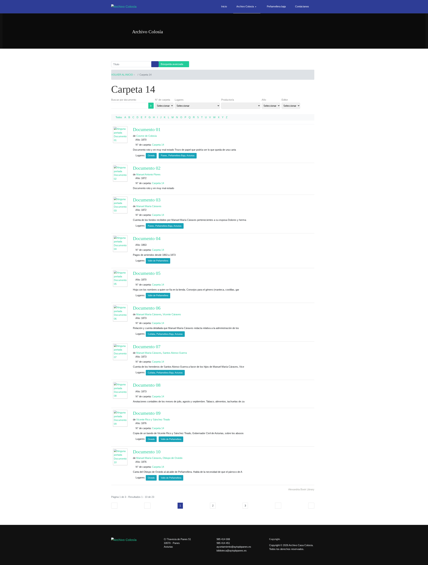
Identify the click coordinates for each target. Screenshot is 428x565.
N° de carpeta (162, 99)
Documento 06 (146, 308)
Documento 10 (146, 451)
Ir (151, 105)
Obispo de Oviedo (172, 458)
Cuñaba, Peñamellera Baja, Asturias (165, 334)
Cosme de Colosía (146, 135)
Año (264, 99)
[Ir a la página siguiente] (278, 506)
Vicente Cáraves (172, 314)
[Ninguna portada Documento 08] (120, 390)
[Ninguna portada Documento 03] (120, 205)
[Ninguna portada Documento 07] (120, 351)
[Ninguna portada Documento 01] (120, 134)
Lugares (179, 99)
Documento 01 (146, 129)
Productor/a (227, 99)
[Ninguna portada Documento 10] (120, 457)
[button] (247, 6)
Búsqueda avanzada (172, 64)
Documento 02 (146, 168)
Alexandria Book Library (301, 489)
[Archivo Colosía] (124, 6)
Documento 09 (146, 413)
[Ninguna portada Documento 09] (120, 418)
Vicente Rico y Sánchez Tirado (153, 419)
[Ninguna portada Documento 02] (120, 173)
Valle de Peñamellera (158, 260)
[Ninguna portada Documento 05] (120, 278)
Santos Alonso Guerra (175, 352)
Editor (285, 99)
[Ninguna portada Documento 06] (120, 313)
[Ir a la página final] (311, 506)
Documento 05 (146, 273)
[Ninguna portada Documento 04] (120, 243)
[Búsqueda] (155, 64)
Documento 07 (146, 346)
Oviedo (151, 155)
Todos (119, 117)
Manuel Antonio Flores (148, 174)
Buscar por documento (123, 99)
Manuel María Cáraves (148, 206)
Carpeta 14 (158, 144)
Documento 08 (146, 385)
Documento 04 (146, 238)
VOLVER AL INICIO (122, 74)
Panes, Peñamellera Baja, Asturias (178, 155)
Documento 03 (146, 199)
